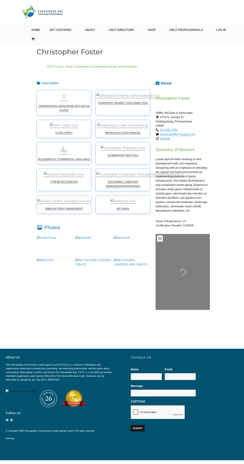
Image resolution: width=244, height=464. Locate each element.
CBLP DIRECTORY (121, 29)
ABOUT (90, 29)
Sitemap (10, 438)
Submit (138, 428)
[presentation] (158, 412)
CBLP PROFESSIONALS (186, 29)
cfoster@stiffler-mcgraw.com (177, 134)
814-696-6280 (169, 130)
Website (165, 138)
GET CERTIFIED (60, 29)
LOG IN (221, 29)
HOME (35, 29)
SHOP (152, 29)
